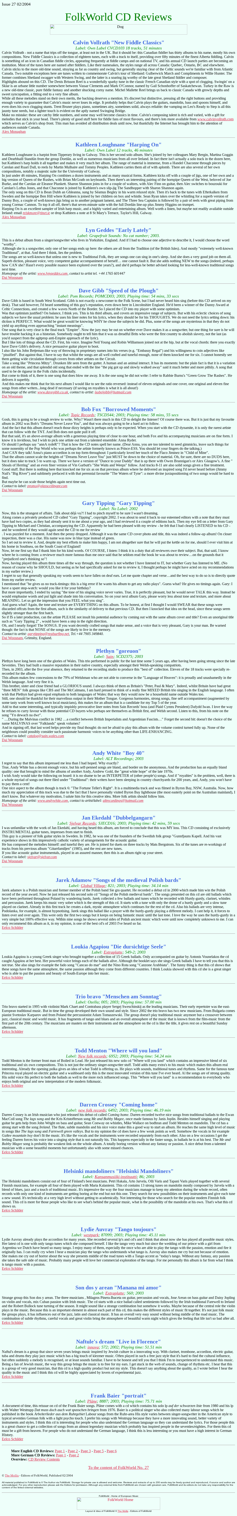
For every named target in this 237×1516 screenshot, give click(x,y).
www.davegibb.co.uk (52, 392)
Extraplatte (113, 952)
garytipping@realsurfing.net (48, 634)
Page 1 (60, 1451)
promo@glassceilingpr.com (47, 486)
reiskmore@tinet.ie (36, 213)
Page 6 (112, 1451)
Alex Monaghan (14, 132)
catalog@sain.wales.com (45, 736)
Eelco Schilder (12, 928)
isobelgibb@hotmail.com (113, 392)
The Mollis (12, 1475)
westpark (91, 1235)
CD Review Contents (44, 1459)
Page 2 (73, 1451)
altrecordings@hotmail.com (123, 800)
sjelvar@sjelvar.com (42, 857)
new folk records (92, 1110)
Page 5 (99, 1451)
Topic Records (82, 415)
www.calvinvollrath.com (215, 119)
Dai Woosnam (12, 278)
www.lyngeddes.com (52, 273)
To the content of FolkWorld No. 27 (118, 1467)
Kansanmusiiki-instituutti (116, 1176)
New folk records (92, 1056)
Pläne (92, 1401)
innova (93, 1347)
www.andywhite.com (52, 800)
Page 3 (86, 1451)
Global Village (93, 885)
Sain (109, 656)
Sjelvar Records (82, 823)
